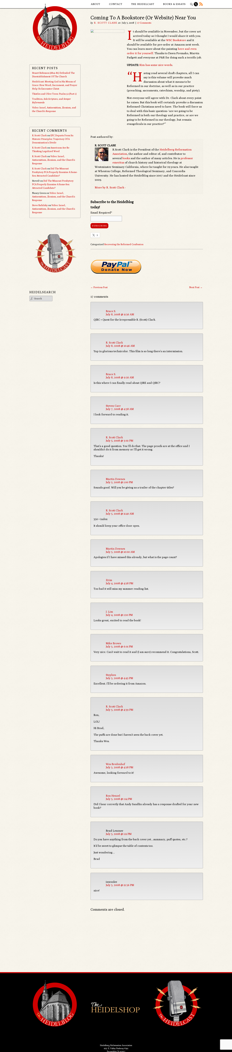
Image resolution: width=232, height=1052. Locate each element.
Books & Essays (174, 4)
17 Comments (144, 22)
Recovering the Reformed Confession (123, 244)
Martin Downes (115, 479)
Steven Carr (113, 405)
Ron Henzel (113, 795)
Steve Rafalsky (40, 205)
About (95, 4)
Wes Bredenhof (115, 764)
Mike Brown (113, 643)
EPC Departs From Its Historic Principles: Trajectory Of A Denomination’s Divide (52, 139)
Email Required (101, 212)
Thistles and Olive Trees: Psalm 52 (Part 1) (54, 93)
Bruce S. (111, 311)
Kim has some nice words (155, 65)
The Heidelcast (142, 4)
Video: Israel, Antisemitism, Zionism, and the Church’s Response (53, 160)
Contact (115, 4)
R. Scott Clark (105, 22)
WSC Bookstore (176, 40)
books (126, 158)
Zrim (109, 580)
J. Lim (109, 611)
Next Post (195, 287)
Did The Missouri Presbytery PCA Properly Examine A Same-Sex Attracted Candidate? (54, 172)
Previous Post (99, 287)
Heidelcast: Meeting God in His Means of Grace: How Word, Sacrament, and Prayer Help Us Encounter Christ (54, 85)
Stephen (111, 675)
